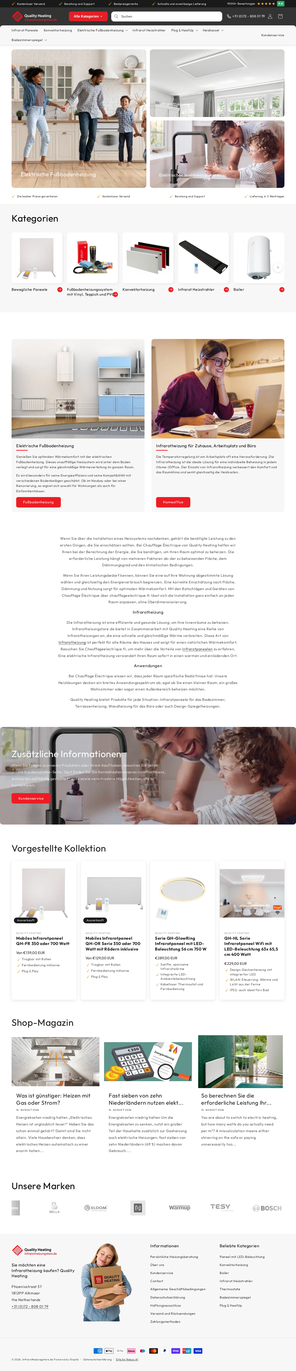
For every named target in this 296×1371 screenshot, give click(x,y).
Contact (156, 1281)
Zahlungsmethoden (165, 1322)
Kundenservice (31, 798)
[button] (280, 16)
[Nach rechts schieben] (278, 267)
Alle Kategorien (86, 16)
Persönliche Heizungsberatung (174, 1256)
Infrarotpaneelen (197, 648)
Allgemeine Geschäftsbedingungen (178, 1289)
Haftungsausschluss (165, 1305)
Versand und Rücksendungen (173, 1313)
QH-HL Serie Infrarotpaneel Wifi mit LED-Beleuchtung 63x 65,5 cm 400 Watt (251, 946)
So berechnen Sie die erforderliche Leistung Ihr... (236, 1099)
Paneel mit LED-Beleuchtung (242, 1256)
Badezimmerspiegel (235, 1297)
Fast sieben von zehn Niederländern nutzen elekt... (146, 1099)
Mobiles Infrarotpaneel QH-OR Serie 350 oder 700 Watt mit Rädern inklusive (113, 944)
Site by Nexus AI (127, 1359)
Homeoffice (173, 502)
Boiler (224, 1273)
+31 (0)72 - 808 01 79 (30, 1306)
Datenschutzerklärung (167, 1297)
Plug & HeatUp (231, 1305)
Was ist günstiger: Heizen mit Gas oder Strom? (53, 1099)
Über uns (157, 1265)
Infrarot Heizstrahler (236, 1281)
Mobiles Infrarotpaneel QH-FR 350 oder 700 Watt (43, 941)
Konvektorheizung (234, 1265)
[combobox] (170, 16)
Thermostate (230, 1289)
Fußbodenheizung (38, 502)
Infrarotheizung (72, 642)
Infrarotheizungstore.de (37, 1359)
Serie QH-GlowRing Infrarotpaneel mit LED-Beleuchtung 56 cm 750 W (181, 944)
